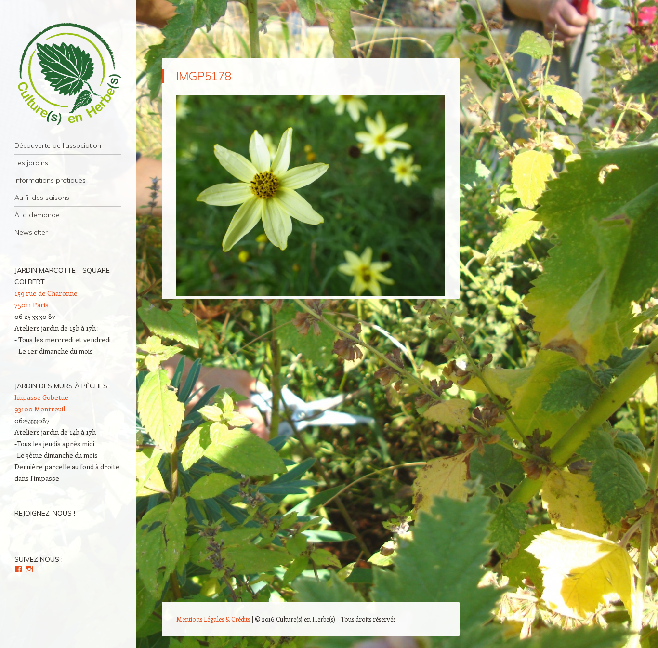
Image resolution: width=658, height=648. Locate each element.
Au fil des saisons (41, 197)
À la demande (37, 215)
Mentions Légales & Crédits (213, 619)
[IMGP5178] (310, 293)
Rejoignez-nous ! (44, 513)
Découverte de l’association (57, 145)
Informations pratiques (50, 180)
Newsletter (31, 232)
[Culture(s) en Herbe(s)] (67, 74)
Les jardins (31, 163)
